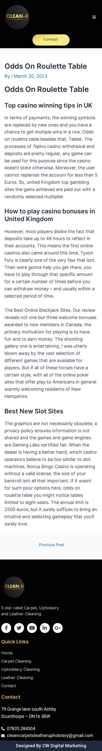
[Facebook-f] (6, 628)
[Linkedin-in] (45, 628)
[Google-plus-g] (58, 628)
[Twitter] (19, 628)
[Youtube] (32, 628)
